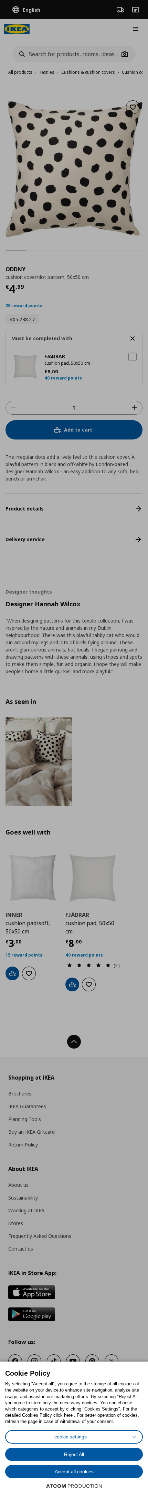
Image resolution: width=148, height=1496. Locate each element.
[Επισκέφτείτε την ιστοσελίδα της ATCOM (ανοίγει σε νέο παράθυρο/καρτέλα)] (74, 1486)
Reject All (74, 1454)
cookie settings (70, 1436)
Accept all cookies (74, 1471)
